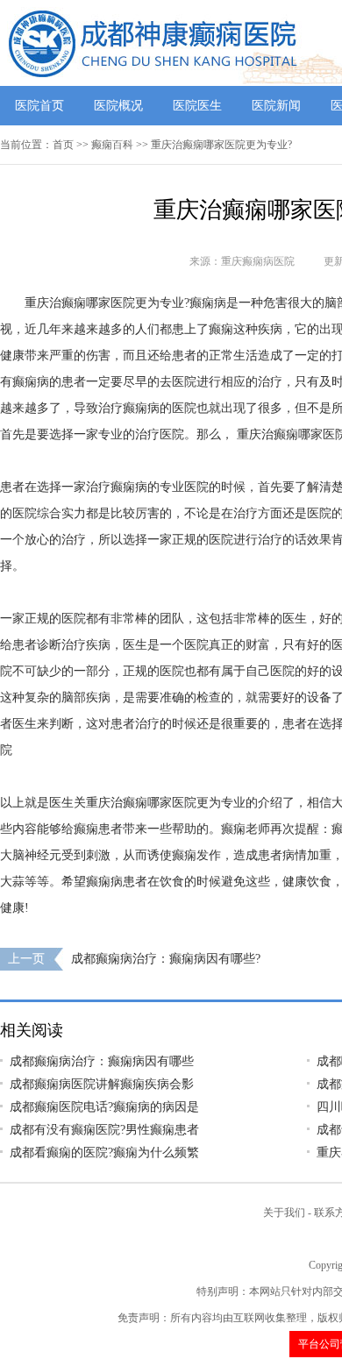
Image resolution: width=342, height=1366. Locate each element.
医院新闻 (276, 105)
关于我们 (284, 1212)
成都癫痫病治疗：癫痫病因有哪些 (102, 1061)
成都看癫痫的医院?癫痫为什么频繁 (104, 1152)
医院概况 (118, 105)
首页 (63, 145)
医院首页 (39, 105)
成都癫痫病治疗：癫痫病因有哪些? (165, 958)
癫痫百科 (112, 145)
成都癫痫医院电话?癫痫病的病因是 (104, 1106)
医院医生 (197, 105)
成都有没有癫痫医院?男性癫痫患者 (104, 1129)
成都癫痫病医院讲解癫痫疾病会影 (102, 1084)
